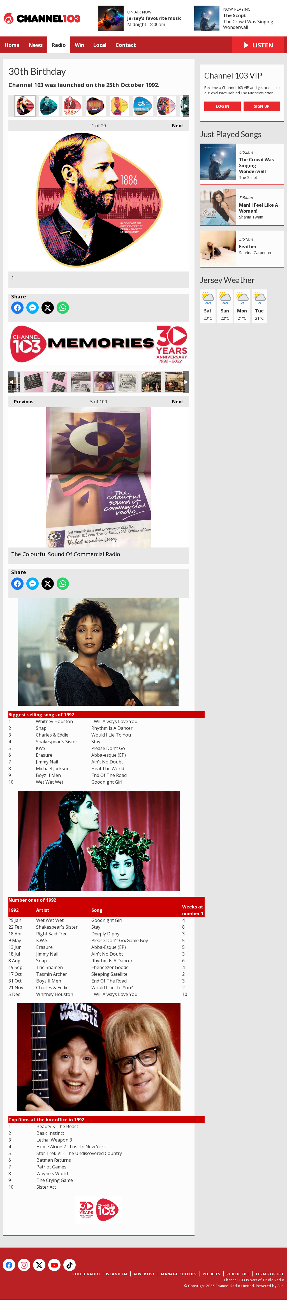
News (36, 45)
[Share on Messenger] (32, 308)
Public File (238, 1273)
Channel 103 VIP (233, 75)
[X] (39, 1265)
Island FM (117, 1273)
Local (100, 45)
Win (79, 45)
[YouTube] (54, 1265)
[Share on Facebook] (17, 308)
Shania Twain (251, 217)
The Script (234, 15)
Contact (125, 45)
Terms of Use (269, 1273)
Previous (20, 402)
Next (174, 126)
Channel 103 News (81, 382)
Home (12, 45)
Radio (59, 45)
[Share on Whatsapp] (63, 308)
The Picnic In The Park (151, 382)
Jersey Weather (227, 280)
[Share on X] (47, 308)
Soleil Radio (86, 1273)
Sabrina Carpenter (255, 252)
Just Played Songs (230, 134)
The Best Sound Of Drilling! (128, 382)
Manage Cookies (179, 1273)
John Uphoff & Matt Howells (175, 382)
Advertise (144, 1273)
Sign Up (262, 106)
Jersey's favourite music (154, 18)
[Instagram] (24, 1265)
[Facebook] (9, 1265)
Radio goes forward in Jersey (57, 382)
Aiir (280, 1285)
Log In (222, 106)
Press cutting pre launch (33, 382)
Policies (211, 1273)
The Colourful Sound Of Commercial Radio (104, 382)
